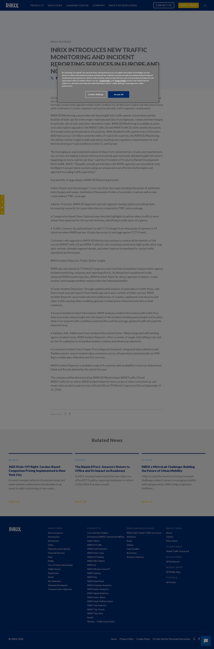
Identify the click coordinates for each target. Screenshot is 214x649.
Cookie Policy (104, 81)
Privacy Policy (120, 81)
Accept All (118, 94)
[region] (108, 84)
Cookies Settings (96, 94)
